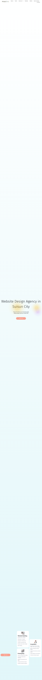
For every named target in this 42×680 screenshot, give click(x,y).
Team (16, 1)
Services (20, 1)
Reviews (26, 1)
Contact (38, 2)
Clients (31, 1)
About (12, 1)
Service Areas (36, 1)
